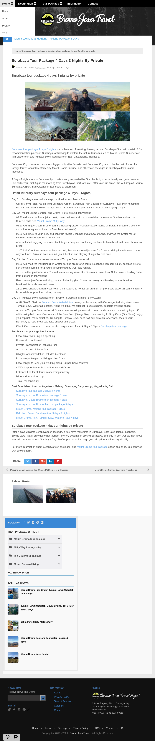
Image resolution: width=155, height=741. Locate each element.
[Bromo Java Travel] (24, 522)
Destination (26, 3)
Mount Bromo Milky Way (50, 221)
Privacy (6, 25)
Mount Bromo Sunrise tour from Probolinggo (116, 470)
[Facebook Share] (35, 461)
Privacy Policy (61, 697)
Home (6, 3)
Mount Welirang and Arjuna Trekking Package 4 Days (46, 38)
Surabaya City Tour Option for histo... (28, 489)
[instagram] (33, 522)
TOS (4, 33)
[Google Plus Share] (42, 461)
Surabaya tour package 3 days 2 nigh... (61, 492)
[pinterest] (38, 522)
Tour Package (50, 3)
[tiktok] (29, 710)
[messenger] (15, 738)
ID (122, 728)
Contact (93, 3)
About (5, 18)
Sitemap (62, 728)
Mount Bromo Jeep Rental (34, 654)
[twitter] (10, 710)
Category (59, 705)
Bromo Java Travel (80, 733)
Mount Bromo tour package (92, 446)
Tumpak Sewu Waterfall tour (58, 302)
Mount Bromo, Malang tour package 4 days (40, 408)
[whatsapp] (7, 738)
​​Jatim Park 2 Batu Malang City (37, 622)
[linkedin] (42, 522)
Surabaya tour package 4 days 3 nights (34, 149)
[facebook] (14, 710)
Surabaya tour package (114, 326)
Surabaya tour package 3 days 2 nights (38, 390)
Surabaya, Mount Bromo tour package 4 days (41, 399)
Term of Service (62, 701)
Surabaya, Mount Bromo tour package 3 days (41, 395)
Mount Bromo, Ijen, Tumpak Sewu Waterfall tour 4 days (47, 417)
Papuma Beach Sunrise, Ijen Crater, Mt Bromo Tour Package (39, 470)
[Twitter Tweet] (27, 461)
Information (74, 3)
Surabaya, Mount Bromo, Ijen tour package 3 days (44, 404)
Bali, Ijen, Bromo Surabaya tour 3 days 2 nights (43, 413)
